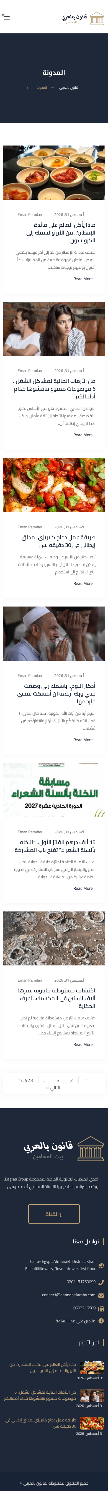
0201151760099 (81, 1282)
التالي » (53, 1087)
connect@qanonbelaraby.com (69, 1295)
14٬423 (25, 1079)
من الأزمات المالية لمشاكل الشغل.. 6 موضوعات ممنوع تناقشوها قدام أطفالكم (54, 388)
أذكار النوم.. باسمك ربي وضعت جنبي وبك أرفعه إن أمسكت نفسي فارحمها (56, 693)
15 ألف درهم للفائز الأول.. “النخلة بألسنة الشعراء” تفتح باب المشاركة (55, 846)
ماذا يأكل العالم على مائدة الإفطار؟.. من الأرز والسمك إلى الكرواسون (61, 232)
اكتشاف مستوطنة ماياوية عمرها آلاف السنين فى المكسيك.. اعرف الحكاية (57, 998)
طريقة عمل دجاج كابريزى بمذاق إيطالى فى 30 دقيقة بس (59, 541)
